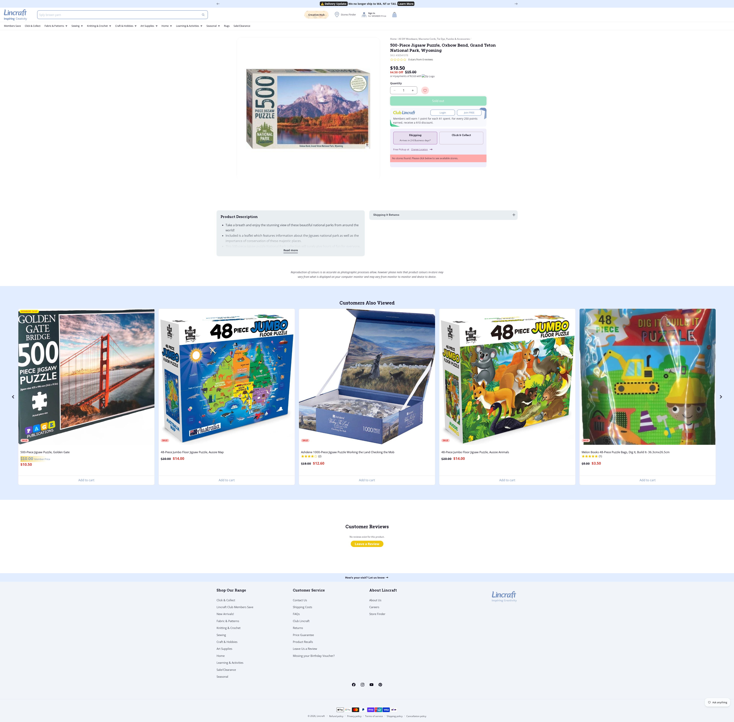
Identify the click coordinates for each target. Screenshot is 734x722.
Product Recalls (303, 642)
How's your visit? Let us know (365, 577)
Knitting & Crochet (228, 628)
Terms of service (374, 716)
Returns (298, 628)
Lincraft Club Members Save (235, 607)
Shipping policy (395, 716)
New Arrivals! (225, 614)
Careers (374, 607)
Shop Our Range (231, 590)
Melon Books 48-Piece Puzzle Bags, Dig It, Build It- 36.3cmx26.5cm (626, 452)
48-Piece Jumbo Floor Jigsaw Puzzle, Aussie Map (192, 452)
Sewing (221, 635)
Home (393, 38)
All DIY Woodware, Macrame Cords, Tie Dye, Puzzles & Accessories (434, 38)
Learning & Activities (230, 662)
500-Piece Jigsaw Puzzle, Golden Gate (45, 452)
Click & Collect (226, 600)
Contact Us (300, 600)
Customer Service (309, 590)
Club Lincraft (301, 621)
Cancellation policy (416, 716)
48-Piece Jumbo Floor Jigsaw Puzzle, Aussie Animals (475, 452)
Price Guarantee (303, 635)
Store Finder (377, 614)
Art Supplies (224, 649)
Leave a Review (367, 544)
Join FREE (469, 112)
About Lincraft (383, 590)
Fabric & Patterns (228, 621)
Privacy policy (354, 716)
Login (443, 112)
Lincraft (321, 716)
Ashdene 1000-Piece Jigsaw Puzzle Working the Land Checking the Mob (347, 452)
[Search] (203, 15)
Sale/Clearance (226, 669)
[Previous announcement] (218, 4)
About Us (375, 600)
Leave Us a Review (305, 649)
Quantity (396, 83)
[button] (394, 14)
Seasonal (222, 676)
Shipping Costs (302, 607)
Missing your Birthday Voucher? (314, 656)
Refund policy (336, 716)
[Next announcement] (516, 4)
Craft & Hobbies (227, 642)
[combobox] (122, 15)
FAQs (296, 614)
